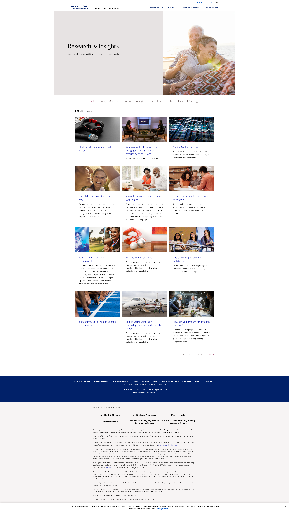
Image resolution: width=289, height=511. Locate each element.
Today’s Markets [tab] (109, 101)
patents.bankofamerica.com (147, 392)
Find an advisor (211, 8)
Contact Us (134, 381)
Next (210, 354)
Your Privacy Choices (132, 384)
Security (87, 381)
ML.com (145, 381)
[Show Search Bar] (217, 3)
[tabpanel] (144, 233)
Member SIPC (110, 468)
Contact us (208, 2)
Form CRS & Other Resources (165, 381)
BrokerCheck (186, 381)
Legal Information (119, 381)
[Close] (285, 506)
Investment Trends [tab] (161, 101)
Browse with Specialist (157, 384)
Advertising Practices (203, 381)
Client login (198, 2)
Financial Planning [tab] (188, 101)
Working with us (156, 8)
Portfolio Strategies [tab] (134, 101)
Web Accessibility (101, 381)
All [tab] (92, 101)
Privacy (77, 381)
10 (202, 354)
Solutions (172, 8)
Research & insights (191, 8)
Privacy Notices (162, 509)
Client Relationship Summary (167, 445)
